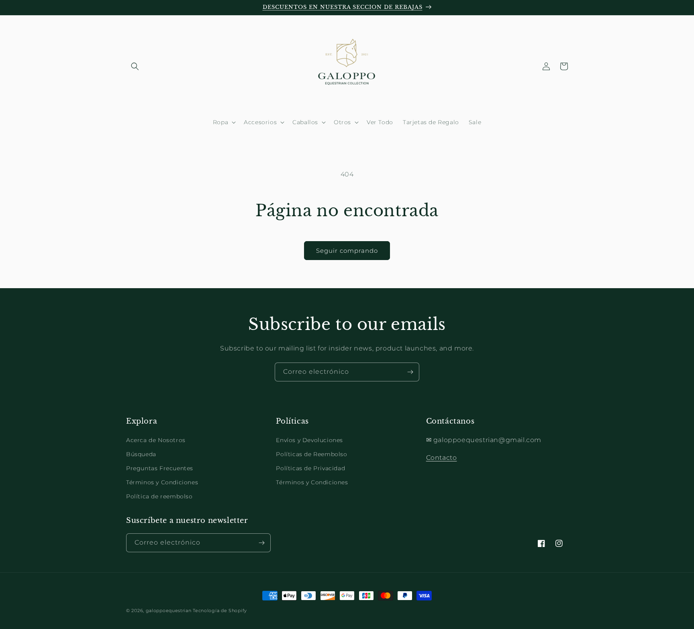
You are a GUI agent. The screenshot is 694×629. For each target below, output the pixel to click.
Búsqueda (141, 454)
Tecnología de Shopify (220, 610)
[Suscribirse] (410, 372)
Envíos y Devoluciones (309, 440)
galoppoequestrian (169, 610)
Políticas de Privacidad (310, 468)
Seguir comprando (347, 250)
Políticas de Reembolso (311, 454)
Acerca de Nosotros (156, 440)
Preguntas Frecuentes (159, 468)
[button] (135, 66)
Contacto (441, 457)
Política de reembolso (159, 496)
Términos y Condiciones (162, 482)
